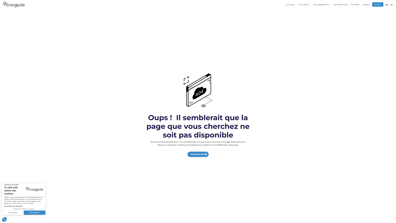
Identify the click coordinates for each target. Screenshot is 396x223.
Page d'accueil (197, 154)
